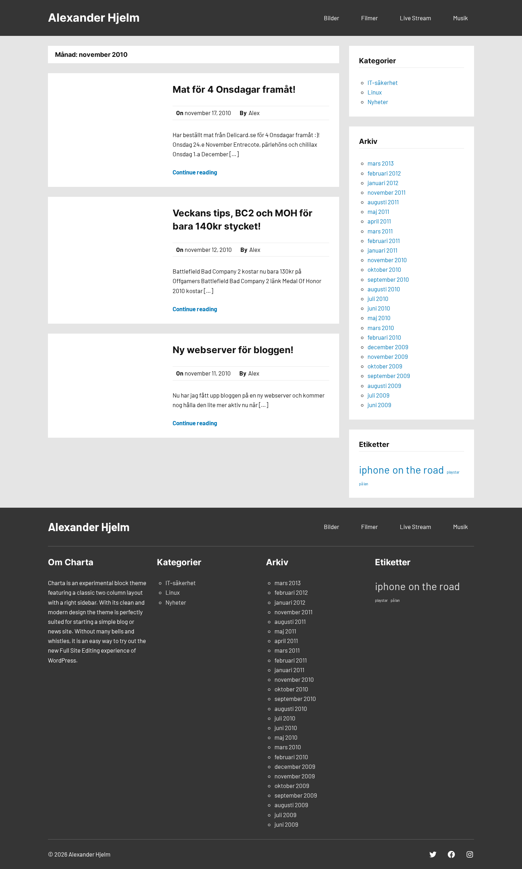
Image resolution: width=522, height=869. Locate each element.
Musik (460, 17)
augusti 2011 (383, 201)
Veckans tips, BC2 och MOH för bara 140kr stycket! (242, 219)
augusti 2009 (384, 385)
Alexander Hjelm (94, 18)
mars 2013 (381, 163)
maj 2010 (379, 317)
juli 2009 (379, 395)
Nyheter (378, 101)
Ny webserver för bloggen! (233, 349)
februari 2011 (384, 240)
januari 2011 (382, 250)
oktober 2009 (385, 365)
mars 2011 (380, 230)
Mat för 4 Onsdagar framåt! (234, 89)
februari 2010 (384, 337)
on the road (418, 469)
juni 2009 (379, 404)
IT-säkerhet (383, 82)
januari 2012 (383, 182)
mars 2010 (381, 327)
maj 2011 (378, 211)
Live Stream (415, 17)
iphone (374, 469)
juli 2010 (378, 298)
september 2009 (389, 375)
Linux (375, 92)
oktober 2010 (384, 269)
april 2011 (379, 221)
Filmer (369, 17)
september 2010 (388, 279)
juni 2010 (379, 308)
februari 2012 (384, 173)
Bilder (331, 17)
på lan (363, 483)
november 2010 (387, 259)
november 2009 (388, 356)
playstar (453, 472)
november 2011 (387, 192)
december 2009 (388, 346)
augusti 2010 (384, 288)
